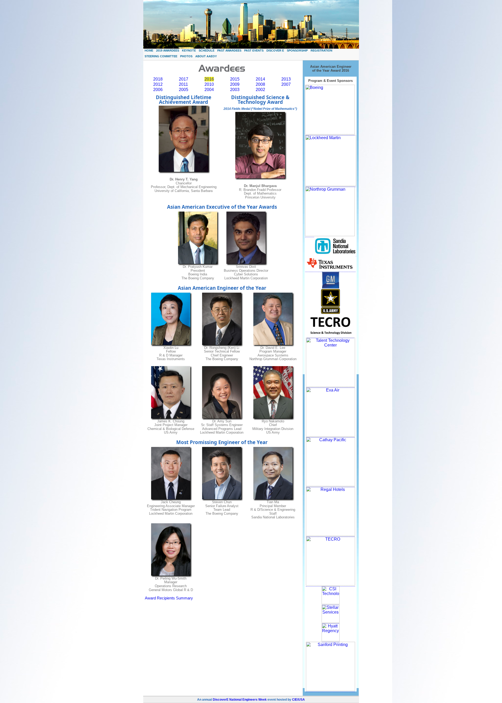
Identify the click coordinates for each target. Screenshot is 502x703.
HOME (149, 50)
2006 (158, 89)
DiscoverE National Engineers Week (240, 699)
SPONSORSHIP (297, 50)
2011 (183, 84)
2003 (234, 89)
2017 (183, 79)
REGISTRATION (321, 50)
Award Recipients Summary (169, 598)
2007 (286, 84)
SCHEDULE (206, 50)
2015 (234, 79)
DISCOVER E (275, 50)
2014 (260, 79)
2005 (183, 89)
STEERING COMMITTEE (161, 56)
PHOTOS (186, 56)
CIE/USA (298, 699)
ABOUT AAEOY (206, 56)
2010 (209, 84)
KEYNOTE (189, 50)
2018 (158, 79)
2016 (209, 79)
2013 (286, 79)
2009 (234, 84)
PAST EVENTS (254, 50)
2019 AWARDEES (167, 50)
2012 (158, 84)
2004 (209, 89)
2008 (260, 84)
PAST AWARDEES (229, 50)
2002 (260, 89)
